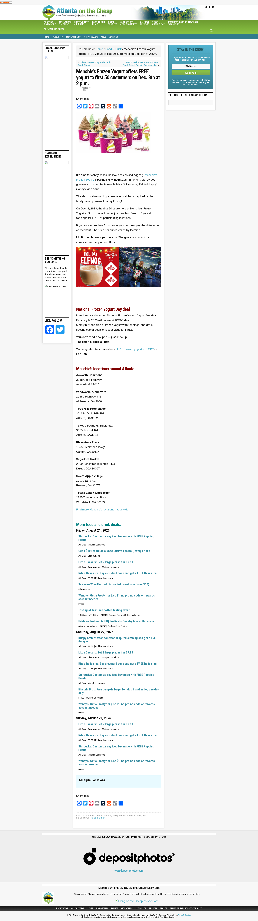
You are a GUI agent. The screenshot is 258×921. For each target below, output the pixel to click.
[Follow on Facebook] (203, 7)
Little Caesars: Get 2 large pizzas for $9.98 (105, 562)
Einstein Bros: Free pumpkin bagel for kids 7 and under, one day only (118, 691)
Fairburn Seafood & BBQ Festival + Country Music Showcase (116, 621)
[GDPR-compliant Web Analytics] (6, 2)
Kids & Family (102, 908)
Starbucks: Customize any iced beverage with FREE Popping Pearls (116, 538)
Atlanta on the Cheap (92, 12)
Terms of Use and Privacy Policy (186, 908)
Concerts (141, 908)
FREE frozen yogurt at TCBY (135, 349)
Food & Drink (98, 818)
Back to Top (62, 908)
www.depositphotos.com (129, 870)
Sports (163, 908)
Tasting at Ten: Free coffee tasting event (104, 610)
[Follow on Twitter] (206, 7)
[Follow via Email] (213, 7)
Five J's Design (184, 915)
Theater (153, 908)
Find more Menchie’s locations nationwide (102, 509)
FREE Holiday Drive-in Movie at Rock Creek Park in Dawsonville (141, 63)
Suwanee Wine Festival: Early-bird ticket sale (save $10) (113, 584)
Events (114, 908)
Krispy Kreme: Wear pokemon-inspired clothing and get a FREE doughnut (117, 639)
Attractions (127, 908)
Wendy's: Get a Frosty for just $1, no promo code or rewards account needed (116, 597)
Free (91, 908)
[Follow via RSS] (210, 7)
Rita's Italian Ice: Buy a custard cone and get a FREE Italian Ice (117, 573)
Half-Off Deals (78, 908)
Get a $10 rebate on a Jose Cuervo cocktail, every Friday (114, 551)
